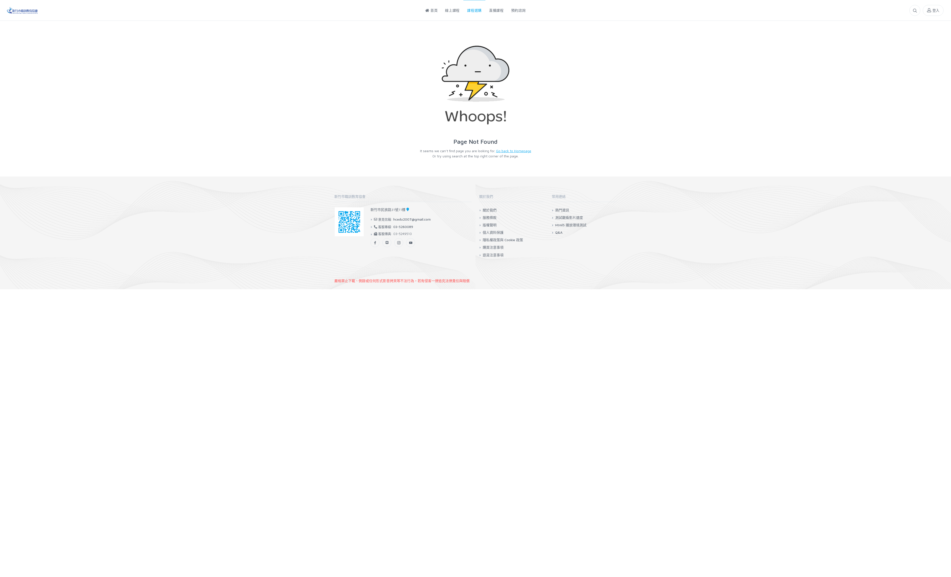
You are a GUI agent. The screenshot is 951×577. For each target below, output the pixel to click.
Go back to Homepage (513, 151)
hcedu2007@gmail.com (412, 219)
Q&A (558, 232)
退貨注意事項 (493, 255)
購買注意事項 (493, 247)
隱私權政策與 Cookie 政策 (503, 240)
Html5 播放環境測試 (570, 225)
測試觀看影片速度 (569, 217)
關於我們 (490, 210)
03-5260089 (403, 227)
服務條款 (490, 217)
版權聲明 (490, 225)
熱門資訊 (562, 210)
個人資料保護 (493, 232)
